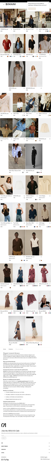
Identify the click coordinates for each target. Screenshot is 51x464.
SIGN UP (3, 438)
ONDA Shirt (16, 138)
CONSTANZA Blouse (42, 54)
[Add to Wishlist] (11, 29)
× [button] (48, 3)
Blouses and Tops (19, 349)
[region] (25, 1)
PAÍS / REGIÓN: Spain (45, 459)
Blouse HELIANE (13, 342)
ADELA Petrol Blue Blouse (32, 342)
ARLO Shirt (29, 113)
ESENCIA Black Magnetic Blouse (30, 195)
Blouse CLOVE (30, 29)
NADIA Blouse (42, 138)
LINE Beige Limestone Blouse (43, 223)
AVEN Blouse (29, 54)
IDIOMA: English (44, 457)
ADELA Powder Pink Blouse (44, 284)
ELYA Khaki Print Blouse (4, 138)
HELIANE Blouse (30, 170)
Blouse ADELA (4, 311)
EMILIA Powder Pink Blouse (31, 311)
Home (4, 349)
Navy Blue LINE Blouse (30, 223)
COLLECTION (11, 349)
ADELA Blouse (12, 88)
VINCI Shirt (16, 113)
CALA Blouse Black (5, 223)
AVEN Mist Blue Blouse (17, 54)
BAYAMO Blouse (30, 256)
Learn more (32, 8)
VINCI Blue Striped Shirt (15, 170)
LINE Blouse (12, 256)
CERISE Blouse (4, 29)
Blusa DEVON (16, 29)
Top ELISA (15, 223)
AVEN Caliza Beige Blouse (43, 29)
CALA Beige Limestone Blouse (43, 195)
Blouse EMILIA (42, 311)
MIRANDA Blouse (30, 88)
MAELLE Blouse (43, 113)
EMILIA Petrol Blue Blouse (17, 311)
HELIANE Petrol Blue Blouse (18, 284)
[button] (4, 4)
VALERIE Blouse (4, 113)
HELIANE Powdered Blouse (31, 284)
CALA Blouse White (6, 195)
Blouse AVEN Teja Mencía (5, 54)
